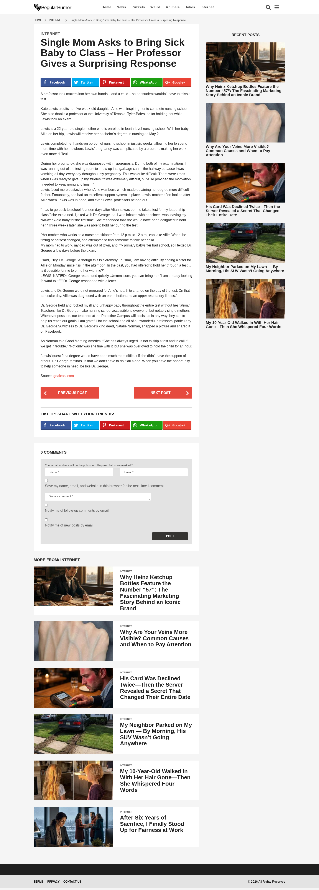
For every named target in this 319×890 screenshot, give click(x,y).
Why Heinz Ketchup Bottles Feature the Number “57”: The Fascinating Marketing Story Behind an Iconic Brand (150, 593)
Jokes (190, 7)
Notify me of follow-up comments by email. (77, 510)
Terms (39, 881)
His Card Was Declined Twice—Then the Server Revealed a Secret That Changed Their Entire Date (155, 687)
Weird (155, 7)
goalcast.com (63, 376)
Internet (207, 7)
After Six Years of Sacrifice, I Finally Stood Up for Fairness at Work (152, 823)
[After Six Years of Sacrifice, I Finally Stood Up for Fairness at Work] (73, 827)
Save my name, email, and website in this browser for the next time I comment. (104, 486)
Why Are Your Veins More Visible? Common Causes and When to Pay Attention (155, 638)
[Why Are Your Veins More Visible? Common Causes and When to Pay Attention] (73, 641)
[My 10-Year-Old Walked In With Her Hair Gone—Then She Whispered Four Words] (73, 780)
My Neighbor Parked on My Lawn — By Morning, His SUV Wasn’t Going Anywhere (156, 734)
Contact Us (72, 881)
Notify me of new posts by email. (69, 525)
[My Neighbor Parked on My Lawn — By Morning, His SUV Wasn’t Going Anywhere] (73, 734)
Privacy (53, 881)
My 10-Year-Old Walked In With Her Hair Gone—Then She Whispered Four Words (155, 780)
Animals (173, 7)
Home (106, 7)
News (121, 7)
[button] (268, 7)
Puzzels (138, 7)
